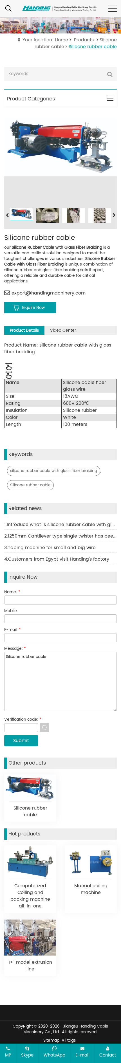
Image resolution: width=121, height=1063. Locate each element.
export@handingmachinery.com (49, 293)
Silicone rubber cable (30, 485)
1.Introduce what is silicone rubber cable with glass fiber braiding (60, 524)
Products (84, 40)
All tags (69, 1040)
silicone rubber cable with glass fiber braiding (53, 471)
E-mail (82, 1055)
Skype (27, 1055)
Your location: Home (45, 40)
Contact (107, 1055)
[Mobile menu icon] (112, 9)
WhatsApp (54, 1055)
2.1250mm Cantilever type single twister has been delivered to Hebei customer (60, 536)
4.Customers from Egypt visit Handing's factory (56, 559)
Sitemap (51, 1040)
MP (8, 1055)
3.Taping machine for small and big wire (50, 547)
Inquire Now (33, 307)
